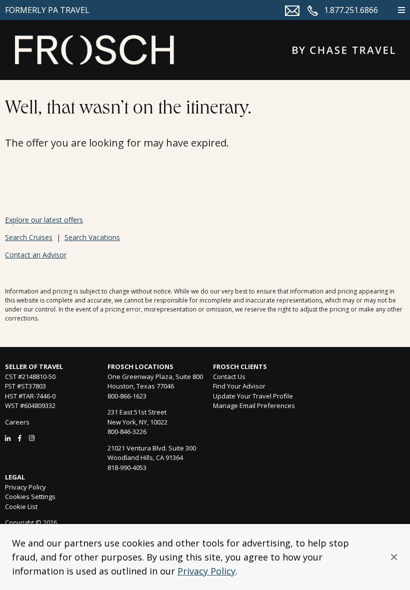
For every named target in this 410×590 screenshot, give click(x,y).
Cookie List (21, 506)
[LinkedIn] (7, 438)
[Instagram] (31, 438)
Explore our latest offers (44, 219)
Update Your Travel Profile (253, 396)
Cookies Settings (30, 497)
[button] (394, 557)
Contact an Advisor (35, 255)
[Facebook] (20, 438)
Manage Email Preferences (254, 405)
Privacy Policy (207, 571)
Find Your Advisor (239, 386)
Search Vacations (92, 237)
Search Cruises (28, 237)
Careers (17, 422)
